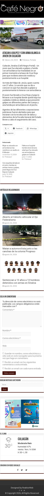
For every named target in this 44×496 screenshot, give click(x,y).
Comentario (8, 310)
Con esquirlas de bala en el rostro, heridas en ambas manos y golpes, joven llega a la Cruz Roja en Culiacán (11, 167)
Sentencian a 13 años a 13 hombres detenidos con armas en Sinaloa (21, 281)
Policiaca (25, 60)
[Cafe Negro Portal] (22, 8)
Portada (33, 60)
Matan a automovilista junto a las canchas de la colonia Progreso (19, 250)
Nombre (6, 330)
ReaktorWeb (27, 488)
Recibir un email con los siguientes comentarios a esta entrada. (19, 363)
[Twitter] (22, 470)
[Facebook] (18, 470)
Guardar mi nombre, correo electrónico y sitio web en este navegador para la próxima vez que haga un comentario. (22, 355)
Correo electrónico (11, 338)
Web (4, 346)
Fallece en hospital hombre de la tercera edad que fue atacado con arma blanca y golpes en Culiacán (30, 150)
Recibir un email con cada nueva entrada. (23, 368)
